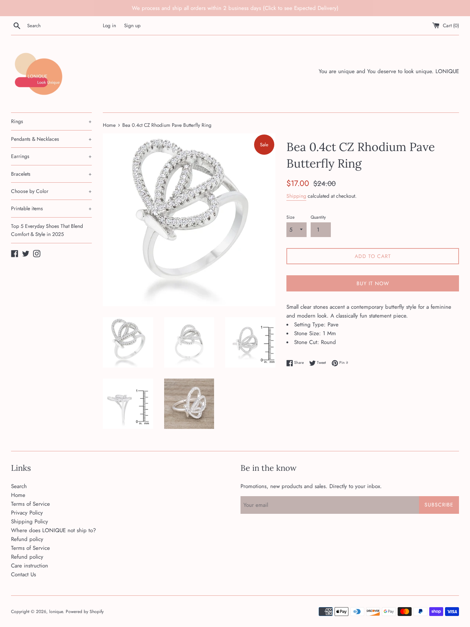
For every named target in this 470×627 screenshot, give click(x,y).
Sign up (132, 25)
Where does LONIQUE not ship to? (53, 530)
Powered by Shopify (85, 611)
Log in (109, 25)
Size (290, 217)
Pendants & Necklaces (51, 139)
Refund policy (27, 539)
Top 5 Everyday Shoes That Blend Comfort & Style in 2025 (47, 230)
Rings (51, 121)
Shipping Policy (29, 521)
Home (18, 495)
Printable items (51, 208)
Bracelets (51, 174)
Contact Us (23, 574)
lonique (56, 611)
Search (19, 486)
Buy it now (373, 283)
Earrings (51, 156)
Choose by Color (51, 191)
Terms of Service (30, 504)
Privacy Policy (27, 513)
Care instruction (29, 566)
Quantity (318, 217)
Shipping (296, 196)
